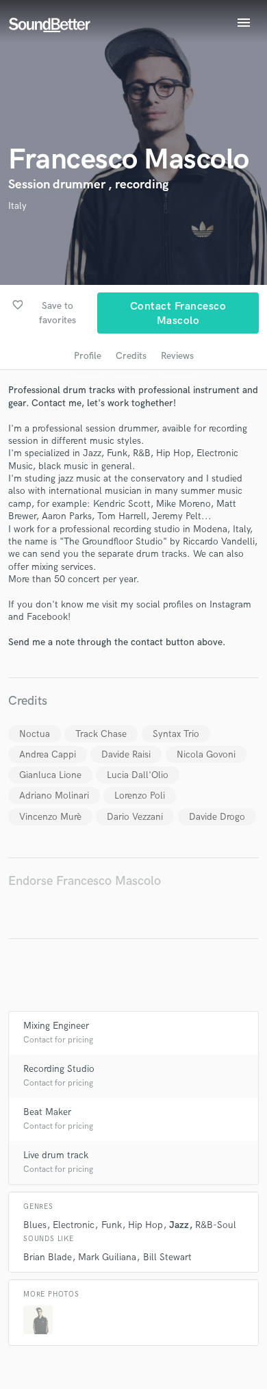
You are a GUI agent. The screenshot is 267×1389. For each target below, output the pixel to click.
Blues (35, 1225)
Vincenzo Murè (50, 817)
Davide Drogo (217, 817)
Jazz (179, 1225)
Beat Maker (47, 1112)
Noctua (34, 734)
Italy (17, 206)
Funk (111, 1225)
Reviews (177, 356)
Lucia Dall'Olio (137, 775)
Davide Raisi (126, 754)
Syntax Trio (176, 734)
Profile (87, 356)
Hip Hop (145, 1225)
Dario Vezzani (135, 817)
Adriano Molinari (54, 795)
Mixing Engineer (56, 1025)
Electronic (73, 1225)
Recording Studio (58, 1069)
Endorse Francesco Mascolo (84, 881)
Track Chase (101, 734)
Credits (131, 356)
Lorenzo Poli (139, 795)
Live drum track (55, 1155)
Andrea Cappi (47, 754)
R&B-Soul (215, 1225)
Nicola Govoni (206, 754)
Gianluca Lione (50, 775)
